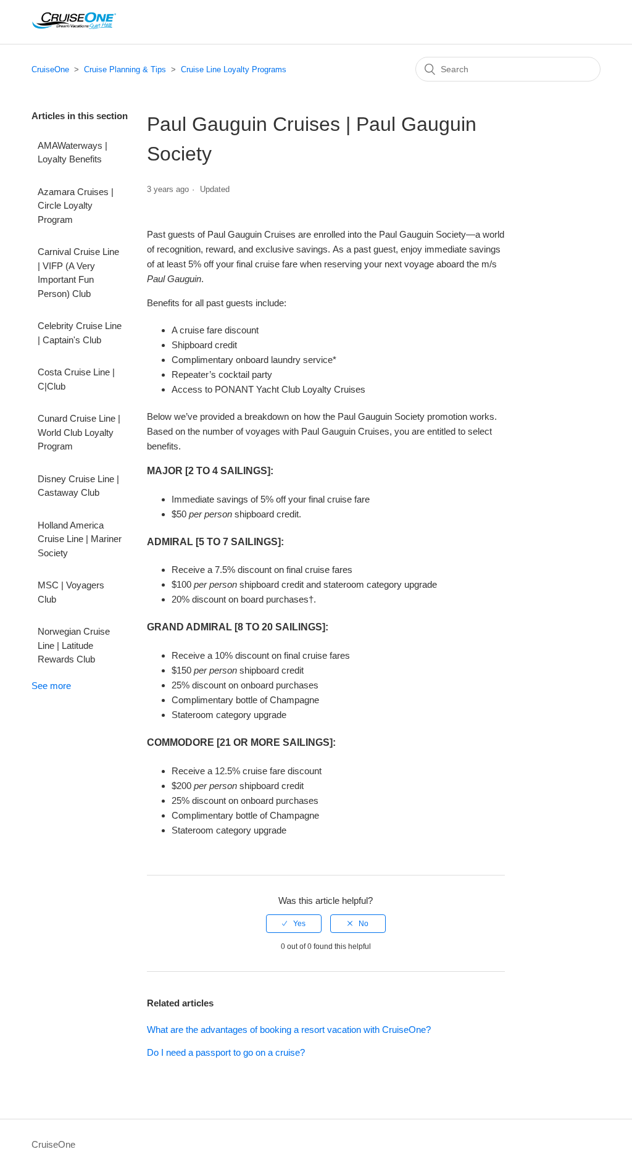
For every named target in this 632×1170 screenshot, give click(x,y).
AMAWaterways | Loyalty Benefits (72, 152)
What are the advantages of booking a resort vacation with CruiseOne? (289, 1029)
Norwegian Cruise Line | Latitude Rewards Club (74, 645)
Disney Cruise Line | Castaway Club (78, 486)
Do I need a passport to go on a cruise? (226, 1052)
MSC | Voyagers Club (71, 592)
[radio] (294, 923)
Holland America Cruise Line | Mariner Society (80, 539)
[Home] (73, 28)
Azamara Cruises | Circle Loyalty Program (76, 205)
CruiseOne (50, 69)
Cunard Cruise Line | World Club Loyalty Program (79, 432)
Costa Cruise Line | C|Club (76, 379)
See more (51, 685)
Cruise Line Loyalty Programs (233, 69)
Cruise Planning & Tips (125, 69)
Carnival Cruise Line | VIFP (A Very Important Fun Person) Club (78, 272)
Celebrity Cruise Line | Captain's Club (80, 332)
